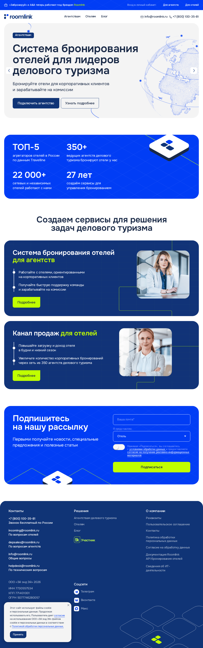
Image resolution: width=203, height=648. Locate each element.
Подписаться (152, 467)
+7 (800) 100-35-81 (22, 519)
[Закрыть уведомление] (68, 605)
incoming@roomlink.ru (24, 530)
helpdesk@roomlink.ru (24, 566)
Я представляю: (122, 428)
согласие (59, 615)
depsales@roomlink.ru (24, 542)
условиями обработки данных (147, 449)
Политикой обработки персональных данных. (38, 626)
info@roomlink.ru (20, 554)
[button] (36, 103)
